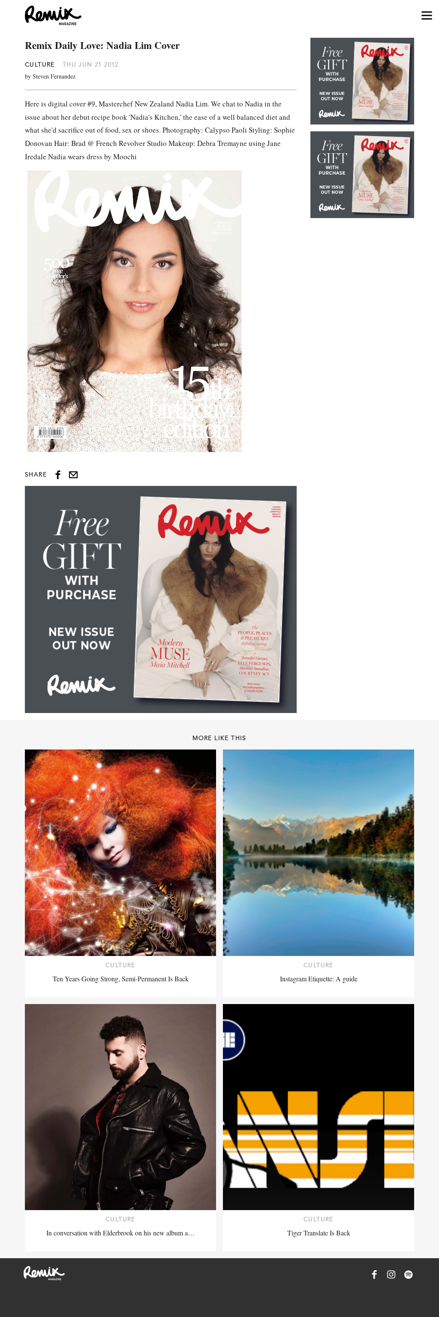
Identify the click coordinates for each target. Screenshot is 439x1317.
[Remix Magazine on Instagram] (391, 1274)
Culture (40, 64)
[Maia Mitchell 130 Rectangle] (161, 599)
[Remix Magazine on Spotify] (408, 1274)
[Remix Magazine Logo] (53, 15)
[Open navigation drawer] (427, 16)
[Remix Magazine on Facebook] (374, 1274)
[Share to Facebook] (58, 474)
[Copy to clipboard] (73, 474)
